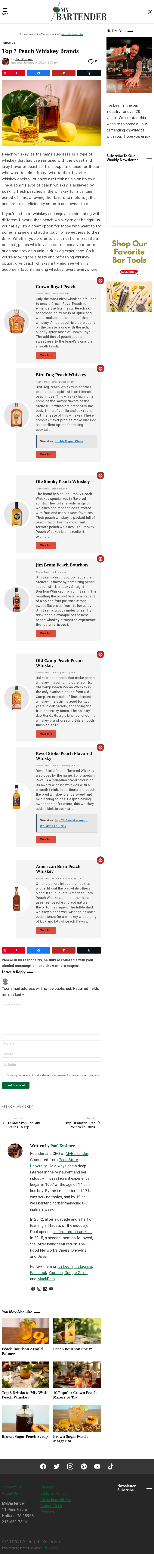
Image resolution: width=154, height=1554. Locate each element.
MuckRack (46, 1279)
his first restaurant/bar (72, 1231)
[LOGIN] (150, 12)
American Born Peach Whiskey (58, 868)
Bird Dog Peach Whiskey (61, 375)
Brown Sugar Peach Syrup (25, 1436)
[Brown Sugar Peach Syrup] (25, 1418)
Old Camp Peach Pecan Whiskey (59, 663)
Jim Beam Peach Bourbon (62, 565)
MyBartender (77, 1153)
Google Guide (76, 1272)
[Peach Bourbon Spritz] (77, 1331)
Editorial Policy (53, 1493)
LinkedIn (65, 1266)
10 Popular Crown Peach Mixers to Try (75, 1395)
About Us (10, 1493)
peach (9, 1106)
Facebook (38, 1272)
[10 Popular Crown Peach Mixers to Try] (77, 1374)
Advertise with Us (55, 1499)
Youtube (56, 1272)
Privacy (51, 1548)
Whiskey (25, 1106)
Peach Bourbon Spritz (72, 1348)
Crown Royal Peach (55, 286)
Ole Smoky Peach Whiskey (63, 481)
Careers (47, 1487)
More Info (46, 355)
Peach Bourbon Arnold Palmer (22, 1351)
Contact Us (11, 1487)
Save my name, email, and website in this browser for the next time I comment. (53, 1075)
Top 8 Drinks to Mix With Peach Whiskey (25, 1395)
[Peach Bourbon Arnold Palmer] (25, 1331)
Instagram (83, 1266)
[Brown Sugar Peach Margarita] (77, 1418)
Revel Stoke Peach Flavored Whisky (64, 756)
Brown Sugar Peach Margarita (70, 1438)
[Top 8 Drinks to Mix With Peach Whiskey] (25, 1374)
